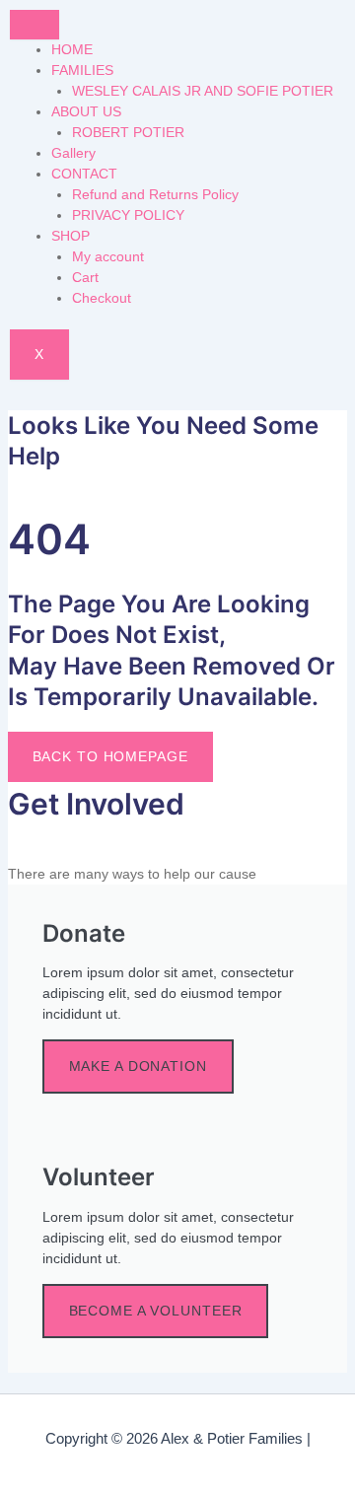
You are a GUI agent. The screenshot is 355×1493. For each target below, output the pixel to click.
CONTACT (84, 173)
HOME (72, 49)
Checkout (101, 298)
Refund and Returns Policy (155, 194)
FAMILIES (82, 70)
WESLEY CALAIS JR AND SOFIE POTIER (202, 91)
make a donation (138, 1066)
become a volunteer (156, 1310)
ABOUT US (86, 111)
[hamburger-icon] (34, 24)
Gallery (73, 153)
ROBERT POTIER (128, 132)
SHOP (70, 236)
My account (108, 256)
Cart (85, 277)
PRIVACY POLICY (128, 215)
